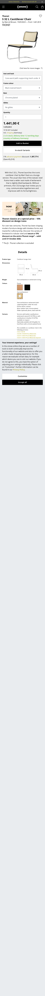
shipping (10, 133)
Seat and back (8, 74)
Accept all (22, 382)
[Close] (42, 2)
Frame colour (8, 83)
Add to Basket (22, 143)
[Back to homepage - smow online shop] (22, 6)
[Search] (37, 7)
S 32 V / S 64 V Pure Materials (26, 336)
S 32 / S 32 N (21, 332)
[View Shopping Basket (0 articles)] (42, 7)
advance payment (14, 156)
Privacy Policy (19, 369)
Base (5, 93)
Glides (5, 103)
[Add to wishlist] (40, 16)
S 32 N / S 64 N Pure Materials (26, 334)
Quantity (6, 112)
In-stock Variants (22, 150)
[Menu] (3, 7)
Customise (22, 376)
